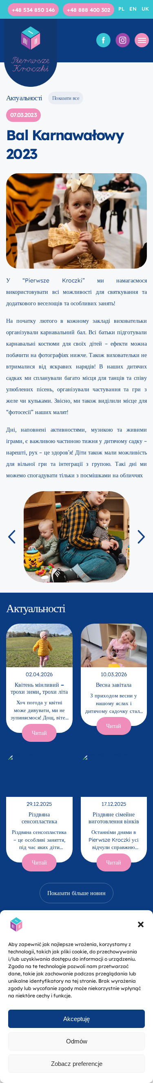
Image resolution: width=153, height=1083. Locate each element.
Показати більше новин (76, 893)
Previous (12, 536)
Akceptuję (76, 1018)
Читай (39, 733)
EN (133, 9)
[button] (141, 924)
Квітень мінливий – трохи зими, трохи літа (39, 688)
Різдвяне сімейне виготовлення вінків (114, 818)
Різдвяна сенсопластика (39, 818)
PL (122, 9)
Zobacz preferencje (76, 1063)
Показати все (65, 98)
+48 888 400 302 (88, 10)
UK (145, 9)
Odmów (76, 1041)
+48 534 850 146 (33, 10)
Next (141, 536)
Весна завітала (113, 684)
